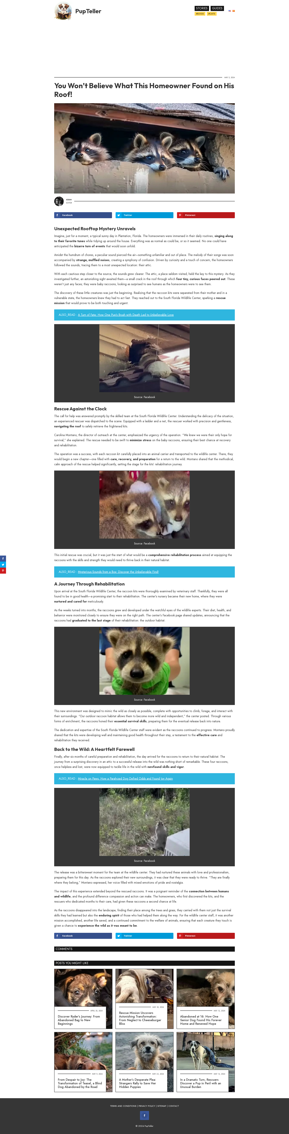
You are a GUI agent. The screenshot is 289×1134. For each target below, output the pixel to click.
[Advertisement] (144, 47)
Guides (217, 8)
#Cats (211, 13)
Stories (202, 8)
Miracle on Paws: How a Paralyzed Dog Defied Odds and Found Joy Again (125, 778)
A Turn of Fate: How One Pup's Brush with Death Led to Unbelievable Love (126, 315)
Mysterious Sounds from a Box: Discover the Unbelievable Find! (118, 572)
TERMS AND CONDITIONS (123, 1106)
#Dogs (200, 13)
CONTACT (173, 1106)
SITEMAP (161, 1106)
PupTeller (88, 11)
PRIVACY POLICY (147, 1106)
